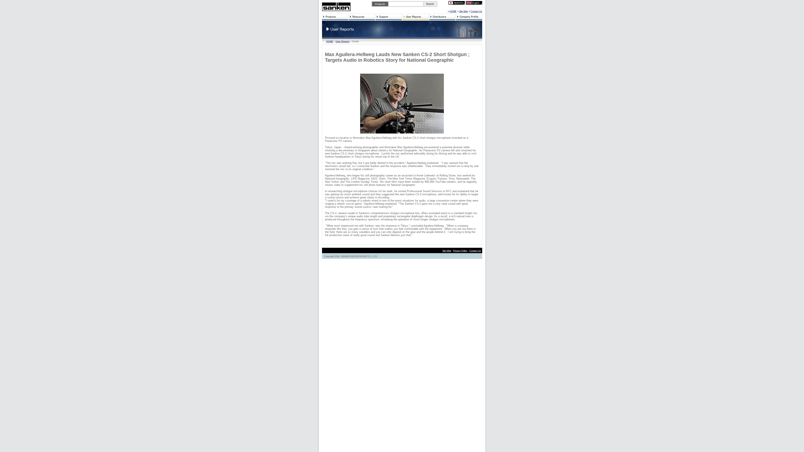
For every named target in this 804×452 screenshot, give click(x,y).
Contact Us (476, 11)
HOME (453, 11)
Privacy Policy (460, 250)
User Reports (342, 41)
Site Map (463, 11)
